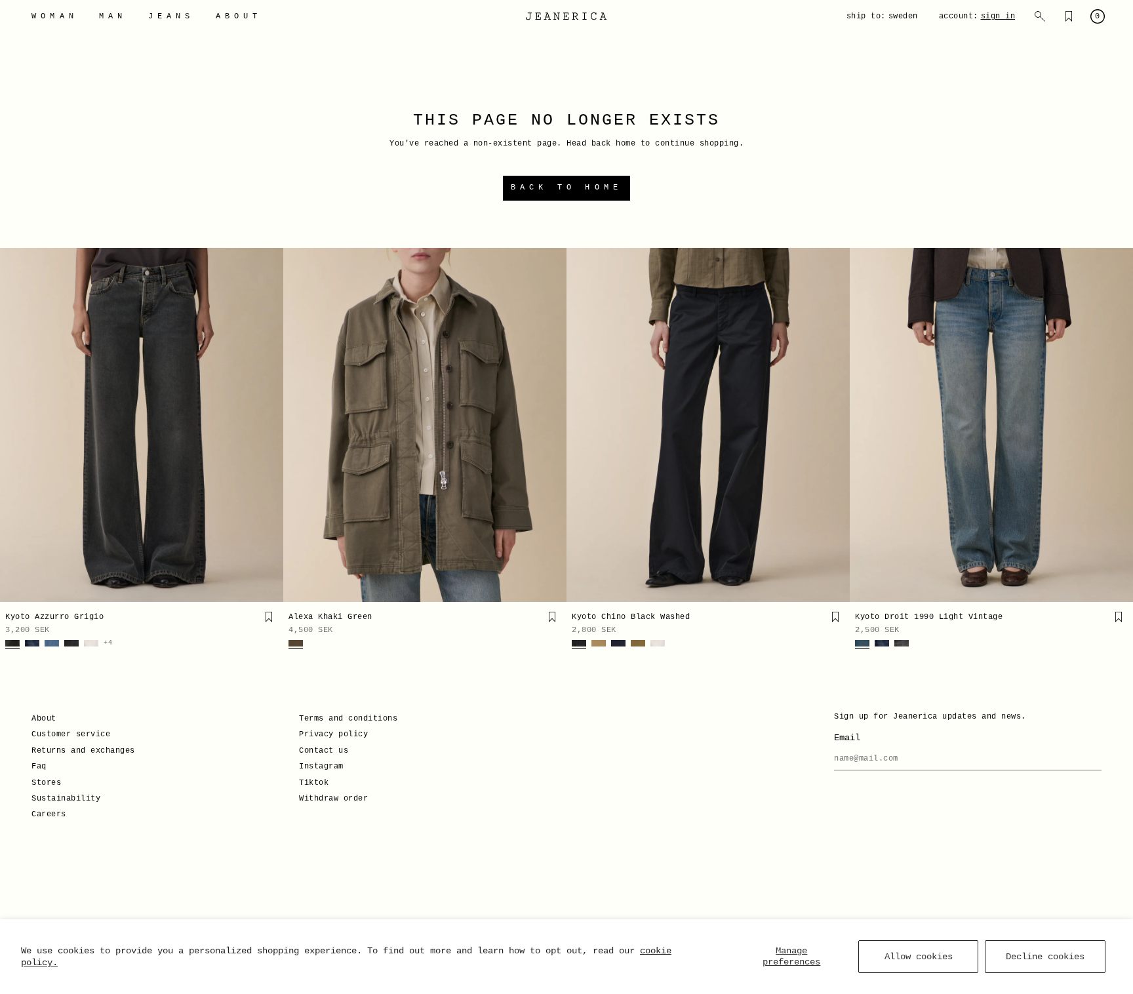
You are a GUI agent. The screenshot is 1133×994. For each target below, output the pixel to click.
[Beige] (598, 644)
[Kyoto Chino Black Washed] (708, 425)
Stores (46, 782)
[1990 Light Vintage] (862, 644)
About (43, 718)
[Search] (1039, 16)
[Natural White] (91, 644)
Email (847, 737)
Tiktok (313, 782)
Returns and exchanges (83, 750)
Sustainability (65, 798)
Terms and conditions (348, 718)
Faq (39, 766)
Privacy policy (333, 734)
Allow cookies (919, 956)
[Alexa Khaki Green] (424, 425)
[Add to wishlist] (269, 617)
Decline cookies (1045, 956)
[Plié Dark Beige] (638, 644)
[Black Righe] (901, 644)
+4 (108, 643)
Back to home (566, 187)
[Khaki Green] (295, 644)
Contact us (323, 750)
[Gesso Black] (71, 644)
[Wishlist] (1068, 16)
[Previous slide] (14, 424)
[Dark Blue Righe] (32, 644)
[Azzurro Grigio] (12, 644)
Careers (48, 814)
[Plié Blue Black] (618, 644)
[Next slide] (268, 424)
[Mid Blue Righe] (52, 644)
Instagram (321, 766)
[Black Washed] (579, 644)
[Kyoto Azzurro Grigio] (141, 425)
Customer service (70, 734)
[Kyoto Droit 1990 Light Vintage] (991, 425)
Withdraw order (333, 798)
